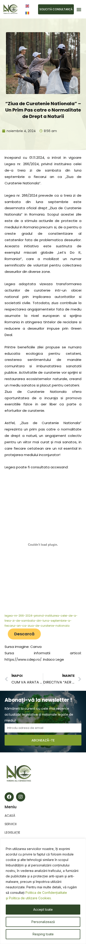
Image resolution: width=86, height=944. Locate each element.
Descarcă (24, 634)
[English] (27, 5)
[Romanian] (27, 12)
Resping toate (43, 934)
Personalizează (43, 922)
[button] (79, 9)
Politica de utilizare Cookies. (30, 898)
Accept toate (43, 909)
